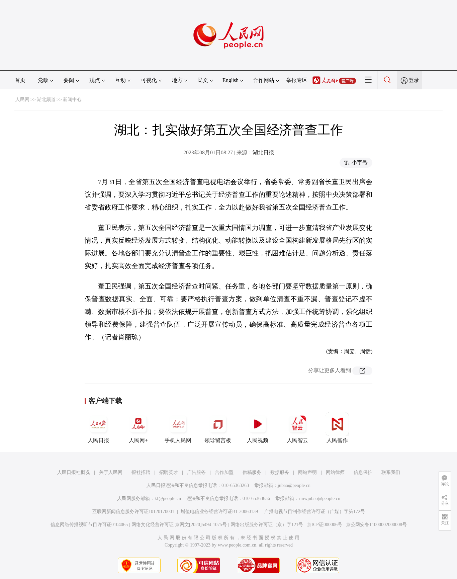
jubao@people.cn (294, 485)
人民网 (22, 99)
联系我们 (390, 472)
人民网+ (138, 440)
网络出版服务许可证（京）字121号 (267, 524)
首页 (20, 80)
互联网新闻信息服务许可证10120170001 (133, 511)
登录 (413, 80)
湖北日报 (263, 152)
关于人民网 (110, 472)
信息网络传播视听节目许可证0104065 (89, 524)
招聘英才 (168, 472)
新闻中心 (72, 99)
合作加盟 (224, 472)
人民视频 (257, 440)
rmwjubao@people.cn (319, 498)
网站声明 (307, 472)
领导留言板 (217, 440)
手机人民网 (178, 440)
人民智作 (337, 440)
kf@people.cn (168, 498)
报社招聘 (140, 472)
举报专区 (296, 80)
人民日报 (98, 440)
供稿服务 (252, 472)
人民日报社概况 (73, 472)
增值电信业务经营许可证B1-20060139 (219, 511)
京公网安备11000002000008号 (376, 524)
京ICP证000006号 (324, 524)
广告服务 (196, 472)
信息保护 (363, 472)
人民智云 (297, 440)
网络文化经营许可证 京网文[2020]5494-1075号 (179, 524)
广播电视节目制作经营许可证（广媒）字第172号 (314, 511)
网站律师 (335, 472)
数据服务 (279, 472)
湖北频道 (46, 99)
